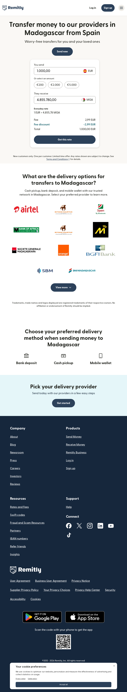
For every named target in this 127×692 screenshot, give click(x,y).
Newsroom (17, 452)
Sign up (108, 8)
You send (39, 65)
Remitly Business (76, 452)
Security (110, 590)
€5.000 (72, 85)
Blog (13, 444)
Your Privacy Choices (57, 590)
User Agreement (20, 581)
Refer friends (18, 546)
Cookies (36, 599)
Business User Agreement (51, 581)
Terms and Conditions (58, 159)
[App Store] (84, 617)
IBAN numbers (19, 538)
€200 (40, 85)
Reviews (15, 484)
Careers (15, 468)
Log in (92, 8)
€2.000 (55, 85)
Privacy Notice (81, 581)
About (14, 436)
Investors (15, 476)
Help (69, 507)
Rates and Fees (19, 507)
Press (13, 460)
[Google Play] (42, 617)
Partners (15, 530)
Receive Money (75, 444)
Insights (15, 554)
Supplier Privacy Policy (24, 590)
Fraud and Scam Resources (27, 523)
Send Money (74, 436)
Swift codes (17, 515)
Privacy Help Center (87, 590)
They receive (41, 93)
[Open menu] (121, 8)
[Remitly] (12, 8)
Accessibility (18, 599)
